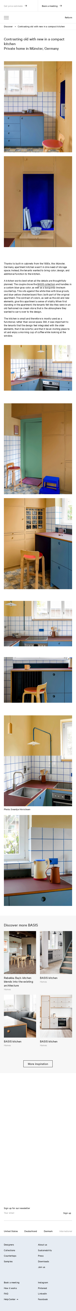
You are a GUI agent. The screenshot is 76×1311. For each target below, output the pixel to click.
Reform (68, 17)
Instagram (43, 1282)
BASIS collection (46, 284)
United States (11, 1231)
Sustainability (45, 1250)
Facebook (43, 1299)
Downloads (43, 1261)
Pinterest (42, 1288)
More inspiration (38, 1064)
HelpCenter (10, 1299)
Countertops (10, 1255)
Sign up (67, 1212)
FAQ (6, 1293)
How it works (10, 1288)
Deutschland (30, 1231)
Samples (8, 1261)
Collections (9, 1250)
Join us (41, 1266)
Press (40, 1255)
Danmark (48, 1231)
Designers (9, 1244)
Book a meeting (11, 1282)
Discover (8, 26)
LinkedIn (42, 1293)
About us (42, 1244)
